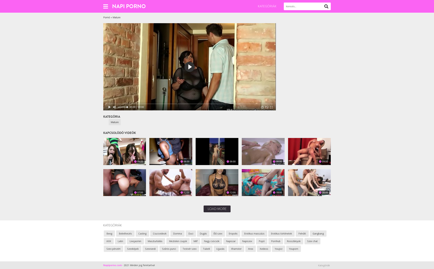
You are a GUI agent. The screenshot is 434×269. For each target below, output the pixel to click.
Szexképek (133, 248)
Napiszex (247, 241)
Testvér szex (189, 248)
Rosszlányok (294, 241)
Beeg (109, 233)
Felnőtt (302, 233)
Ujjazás (220, 248)
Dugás (203, 233)
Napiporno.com (112, 265)
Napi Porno (129, 6)
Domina (177, 233)
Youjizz (278, 248)
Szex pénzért (113, 248)
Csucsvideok (159, 233)
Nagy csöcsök (211, 241)
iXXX (108, 241)
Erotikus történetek (281, 233)
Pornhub (275, 241)
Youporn (293, 248)
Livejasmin (135, 241)
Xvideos (264, 248)
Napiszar (231, 241)
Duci (190, 233)
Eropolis (233, 233)
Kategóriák (267, 6)
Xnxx (250, 248)
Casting (142, 233)
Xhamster (236, 248)
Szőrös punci (169, 248)
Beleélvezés (125, 233)
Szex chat (312, 241)
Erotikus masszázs (254, 233)
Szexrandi (150, 248)
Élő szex (217, 233)
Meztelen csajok (178, 241)
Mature (117, 17)
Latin (120, 241)
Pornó (106, 17)
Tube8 (206, 248)
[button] (105, 6)
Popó (262, 241)
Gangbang (318, 233)
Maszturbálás (155, 241)
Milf (195, 241)
